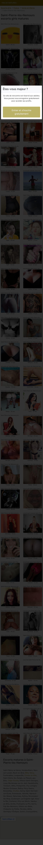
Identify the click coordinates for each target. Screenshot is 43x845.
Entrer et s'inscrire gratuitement (21, 112)
